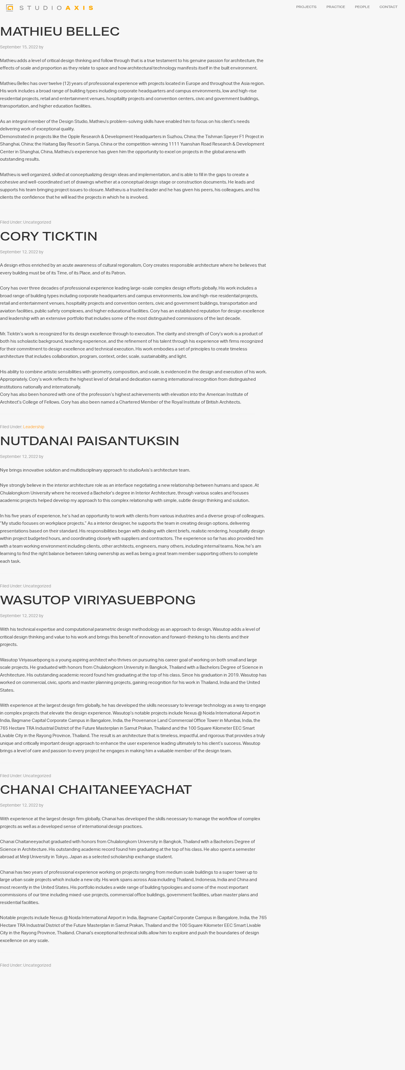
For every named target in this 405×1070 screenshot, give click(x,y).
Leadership (33, 427)
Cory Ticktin (49, 236)
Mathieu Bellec (60, 31)
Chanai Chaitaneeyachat (96, 789)
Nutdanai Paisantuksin (89, 441)
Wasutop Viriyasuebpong (98, 600)
